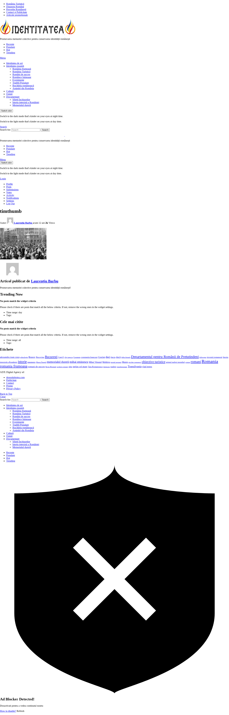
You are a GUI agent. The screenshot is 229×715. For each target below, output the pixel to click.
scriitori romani (62, 367)
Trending (10, 52)
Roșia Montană (50, 367)
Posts (8, 186)
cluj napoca (68, 357)
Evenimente (18, 80)
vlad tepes (147, 366)
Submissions (12, 189)
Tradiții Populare (20, 82)
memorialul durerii (58, 361)
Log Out (10, 203)
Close (3, 396)
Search (45, 130)
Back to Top (6, 394)
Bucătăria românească (23, 85)
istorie (22, 362)
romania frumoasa (13, 366)
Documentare (12, 96)
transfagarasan (122, 367)
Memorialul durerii (21, 105)
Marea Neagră (41, 362)
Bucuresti (51, 357)
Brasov (32, 357)
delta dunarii (125, 357)
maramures (31, 362)
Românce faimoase (21, 77)
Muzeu (125, 362)
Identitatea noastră (15, 66)
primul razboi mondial (175, 362)
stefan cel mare (80, 366)
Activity (10, 195)
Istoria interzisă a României (25, 102)
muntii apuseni (116, 362)
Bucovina (40, 357)
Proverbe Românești (16, 9)
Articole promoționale (17, 15)
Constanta (76, 357)
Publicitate (11, 380)
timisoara (106, 367)
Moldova (106, 362)
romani (196, 362)
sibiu (70, 367)
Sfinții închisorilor (21, 99)
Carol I (61, 357)
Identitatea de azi (14, 63)
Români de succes (21, 74)
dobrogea (202, 357)
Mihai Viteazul (95, 362)
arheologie (24, 357)
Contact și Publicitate (16, 12)
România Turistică (15, 3)
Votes (9, 192)
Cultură (10, 91)
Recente (10, 44)
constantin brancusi (89, 357)
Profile (9, 184)
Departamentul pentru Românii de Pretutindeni (165, 357)
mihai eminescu (79, 361)
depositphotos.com (15, 377)
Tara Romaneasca (95, 367)
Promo (9, 385)
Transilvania (135, 366)
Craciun (101, 357)
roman (187, 362)
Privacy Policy (13, 388)
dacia (113, 357)
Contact (10, 383)
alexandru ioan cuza (10, 357)
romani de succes (36, 366)
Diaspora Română (15, 6)
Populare (10, 47)
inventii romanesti (214, 357)
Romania (210, 361)
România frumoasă (21, 68)
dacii (118, 357)
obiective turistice (153, 362)
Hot (8, 50)
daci (108, 357)
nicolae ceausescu (135, 362)
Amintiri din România (23, 88)
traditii (113, 367)
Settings (10, 200)
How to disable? (8, 711)
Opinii (9, 94)
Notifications (12, 198)
